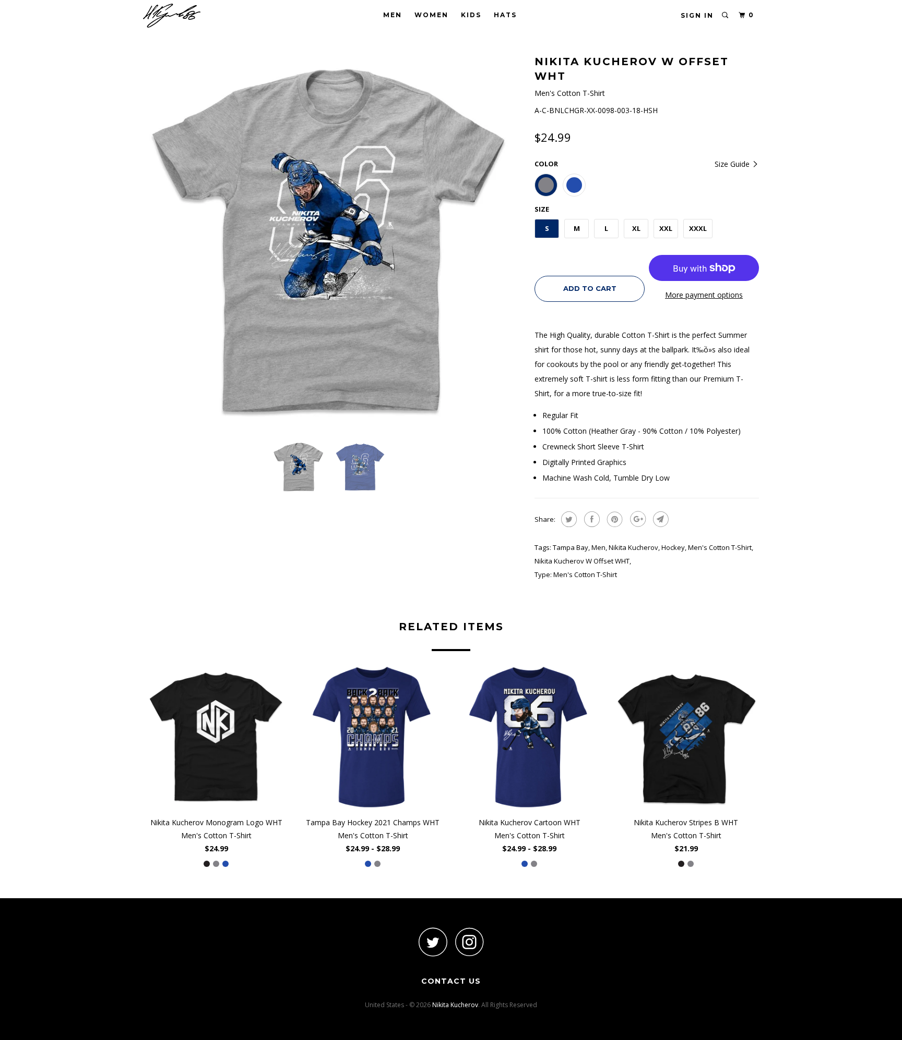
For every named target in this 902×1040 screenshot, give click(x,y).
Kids (471, 15)
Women (431, 15)
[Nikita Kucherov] (196, 16)
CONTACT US (451, 981)
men (598, 547)
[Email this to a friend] (659, 519)
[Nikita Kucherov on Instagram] (469, 941)
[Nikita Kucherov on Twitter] (433, 941)
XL (636, 228)
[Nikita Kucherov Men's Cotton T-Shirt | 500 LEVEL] (333, 242)
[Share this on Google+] (636, 519)
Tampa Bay (570, 547)
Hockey (673, 547)
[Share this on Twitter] (568, 519)
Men (392, 15)
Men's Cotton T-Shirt (720, 547)
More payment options (704, 295)
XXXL (698, 228)
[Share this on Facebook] (590, 519)
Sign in (697, 15)
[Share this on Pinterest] (613, 519)
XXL (665, 228)
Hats (505, 15)
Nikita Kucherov (633, 547)
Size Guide (733, 164)
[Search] (725, 15)
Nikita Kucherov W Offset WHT (582, 561)
